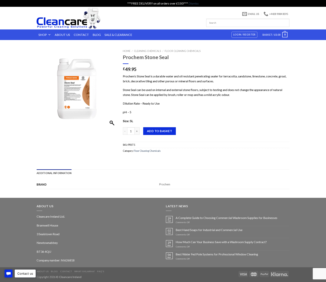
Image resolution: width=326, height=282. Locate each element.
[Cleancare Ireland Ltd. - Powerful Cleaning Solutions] (74, 18)
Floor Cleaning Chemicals (183, 50)
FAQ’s (100, 271)
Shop (42, 34)
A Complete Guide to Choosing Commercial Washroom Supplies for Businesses (226, 218)
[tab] (54, 173)
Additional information (54, 173)
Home (126, 50)
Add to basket (159, 131)
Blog (97, 34)
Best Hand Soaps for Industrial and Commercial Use (209, 230)
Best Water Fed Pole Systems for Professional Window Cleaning (217, 254)
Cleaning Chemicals (147, 50)
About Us (62, 34)
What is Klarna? (84, 271)
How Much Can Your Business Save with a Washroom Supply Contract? (221, 242)
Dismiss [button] (193, 3)
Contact (81, 34)
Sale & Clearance (118, 34)
